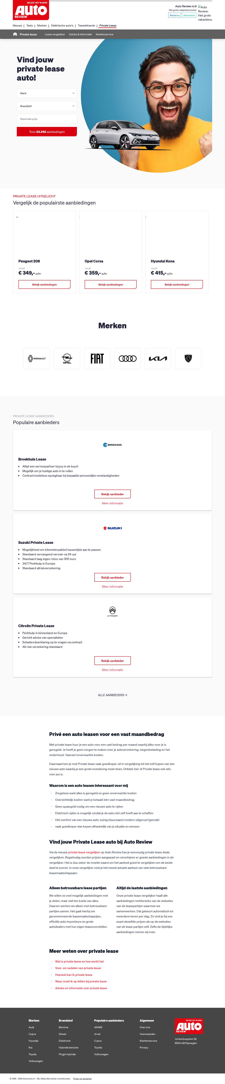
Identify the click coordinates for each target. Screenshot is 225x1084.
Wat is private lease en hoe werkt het (79, 961)
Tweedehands (86, 25)
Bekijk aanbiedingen (44, 284)
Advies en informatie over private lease (81, 988)
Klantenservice (104, 34)
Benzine (63, 1027)
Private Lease (107, 25)
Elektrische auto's (62, 25)
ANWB (98, 1027)
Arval (97, 1034)
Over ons (145, 1027)
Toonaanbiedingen (47, 132)
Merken (42, 25)
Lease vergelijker (55, 34)
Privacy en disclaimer (82, 1078)
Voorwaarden (147, 1034)
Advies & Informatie (80, 34)
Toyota (32, 1054)
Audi (31, 1027)
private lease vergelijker (84, 852)
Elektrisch (65, 1040)
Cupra (32, 1034)
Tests (29, 25)
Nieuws (17, 25)
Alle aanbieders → (112, 695)
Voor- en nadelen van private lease (78, 968)
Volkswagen (36, 1061)
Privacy (144, 1047)
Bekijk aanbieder (112, 494)
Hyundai (33, 1040)
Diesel (62, 1034)
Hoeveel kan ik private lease (73, 974)
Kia (30, 1047)
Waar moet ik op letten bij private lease (81, 981)
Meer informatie (112, 503)
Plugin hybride (67, 1054)
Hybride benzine (68, 1047)
